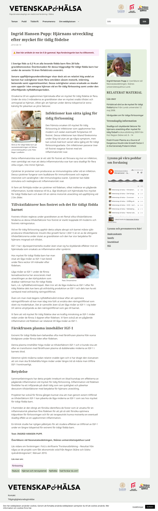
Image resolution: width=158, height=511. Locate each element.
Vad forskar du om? (69, 470)
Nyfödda (53, 470)
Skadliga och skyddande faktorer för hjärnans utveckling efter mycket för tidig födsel (124, 129)
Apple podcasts (114, 234)
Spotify (110, 237)
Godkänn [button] (150, 507)
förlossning (17, 465)
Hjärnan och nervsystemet (34, 470)
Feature (15, 470)
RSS (109, 245)
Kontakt (11, 495)
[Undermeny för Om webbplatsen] (78, 21)
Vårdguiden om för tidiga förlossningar (125, 115)
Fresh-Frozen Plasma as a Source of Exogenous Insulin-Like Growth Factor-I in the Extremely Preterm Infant (125, 143)
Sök (144, 21)
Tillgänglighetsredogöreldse (21, 499)
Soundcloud (113, 241)
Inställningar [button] (138, 507)
